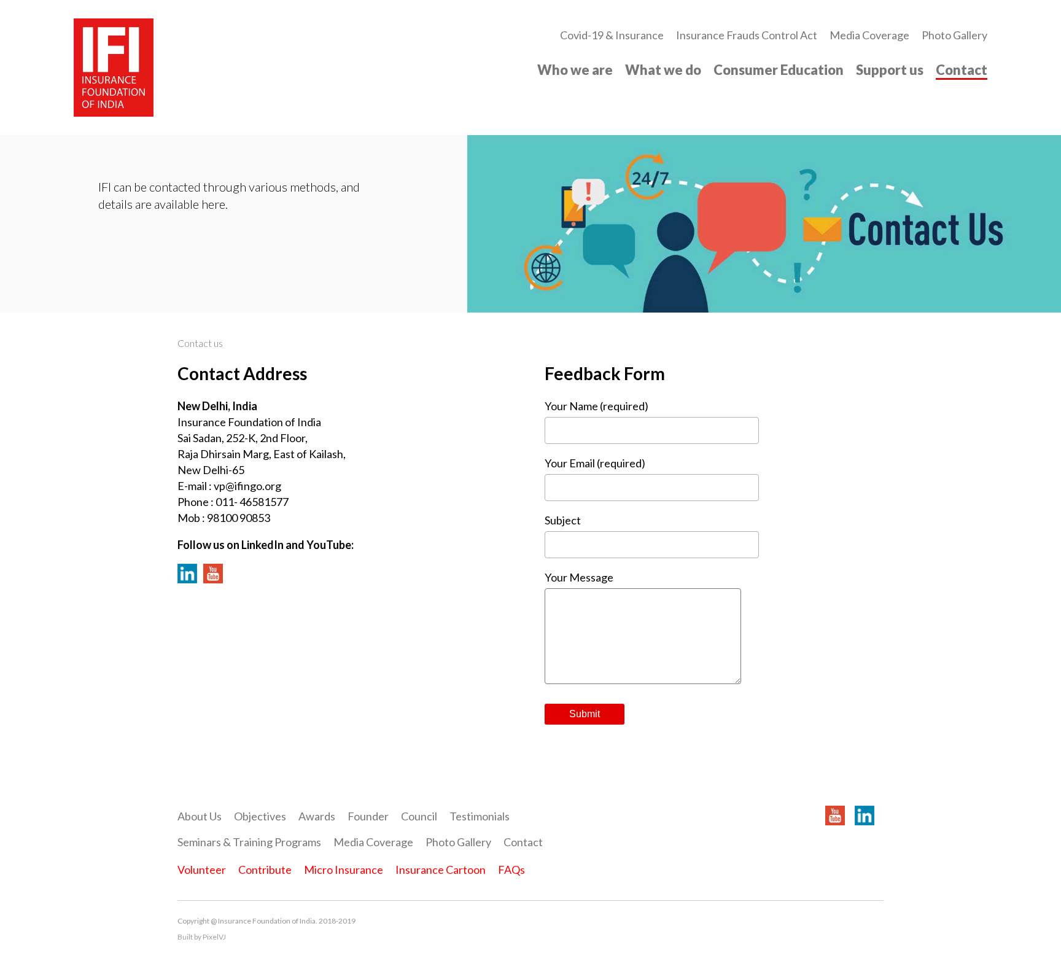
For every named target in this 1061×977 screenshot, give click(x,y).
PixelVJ (214, 936)
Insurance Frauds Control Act (746, 35)
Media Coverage (869, 35)
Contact (961, 69)
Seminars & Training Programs (249, 842)
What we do (663, 69)
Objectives (260, 816)
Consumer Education (778, 69)
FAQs (511, 869)
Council (419, 816)
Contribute (265, 869)
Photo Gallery (954, 35)
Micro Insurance (343, 869)
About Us (199, 816)
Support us (889, 69)
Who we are (575, 69)
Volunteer (201, 869)
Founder (368, 816)
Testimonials (479, 816)
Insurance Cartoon (440, 869)
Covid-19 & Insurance (612, 35)
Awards (316, 816)
